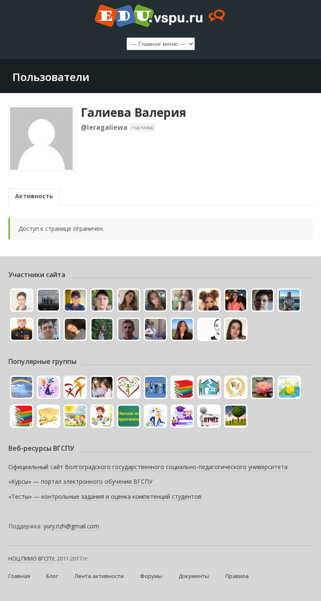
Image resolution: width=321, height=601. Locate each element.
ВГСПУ (46, 558)
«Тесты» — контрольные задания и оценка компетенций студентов (104, 496)
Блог (52, 576)
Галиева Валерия (133, 112)
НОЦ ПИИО (22, 558)
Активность (34, 196)
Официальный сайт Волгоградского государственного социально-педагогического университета (148, 467)
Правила (237, 576)
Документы (193, 576)
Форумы (151, 576)
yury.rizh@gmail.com (71, 526)
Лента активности (99, 576)
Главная (19, 576)
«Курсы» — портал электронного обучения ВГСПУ (80, 481)
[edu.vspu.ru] (160, 16)
